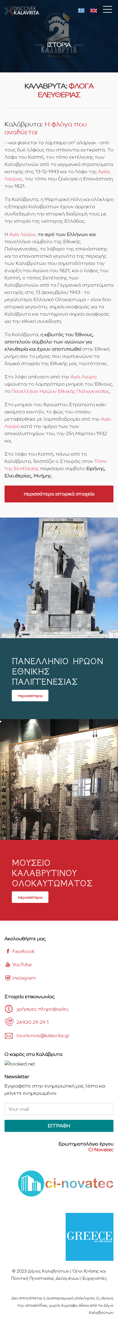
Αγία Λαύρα (22, 234)
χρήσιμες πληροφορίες (43, 1009)
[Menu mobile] (107, 10)
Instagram (23, 978)
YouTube (21, 964)
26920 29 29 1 (33, 1022)
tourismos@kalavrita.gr (43, 1035)
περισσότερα (30, 695)
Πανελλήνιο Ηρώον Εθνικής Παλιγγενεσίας (60, 391)
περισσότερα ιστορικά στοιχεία (59, 494)
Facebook (22, 951)
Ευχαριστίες (95, 1278)
